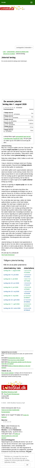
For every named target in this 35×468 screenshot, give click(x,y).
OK (27, 465)
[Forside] (17, 8)
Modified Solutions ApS (9, 392)
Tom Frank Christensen (7, 255)
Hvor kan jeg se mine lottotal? (16, 360)
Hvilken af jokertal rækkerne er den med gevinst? (10, 436)
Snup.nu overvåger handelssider (10, 410)
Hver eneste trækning (7, 373)
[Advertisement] (17, 28)
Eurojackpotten (5, 412)
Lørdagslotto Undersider (24, 47)
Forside (3, 2)
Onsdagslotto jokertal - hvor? (16, 358)
